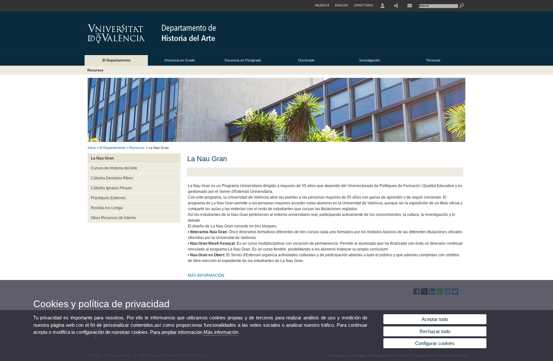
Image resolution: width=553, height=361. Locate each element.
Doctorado (306, 60)
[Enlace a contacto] (409, 6)
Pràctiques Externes (108, 198)
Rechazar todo (435, 331)
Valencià (322, 5)
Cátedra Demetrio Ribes (112, 178)
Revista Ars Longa (107, 208)
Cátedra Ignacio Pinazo (111, 188)
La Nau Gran (102, 158)
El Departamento (116, 60)
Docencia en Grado (179, 60)
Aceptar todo (434, 319)
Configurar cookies (434, 343)
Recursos (95, 70)
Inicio (92, 148)
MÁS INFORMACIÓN (206, 275)
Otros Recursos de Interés (113, 218)
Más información (221, 332)
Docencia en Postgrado (243, 60)
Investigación (369, 60)
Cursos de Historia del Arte (114, 168)
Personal (433, 60)
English (341, 5)
